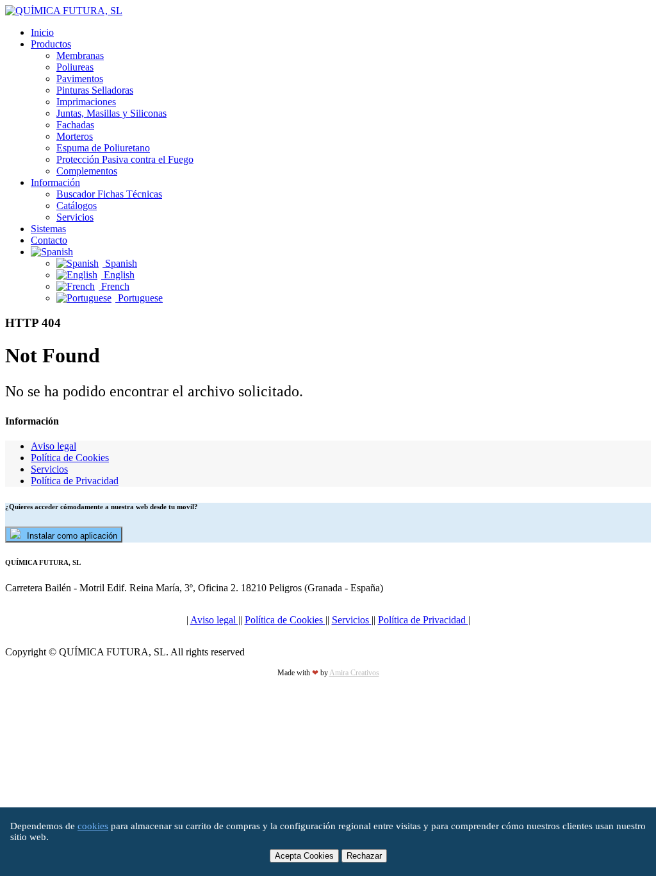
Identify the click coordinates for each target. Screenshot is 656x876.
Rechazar (364, 856)
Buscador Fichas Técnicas (109, 194)
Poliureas (75, 67)
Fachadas (75, 124)
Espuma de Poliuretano (103, 147)
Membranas (80, 55)
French (114, 286)
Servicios (75, 217)
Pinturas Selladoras (94, 90)
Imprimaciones (86, 101)
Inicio (42, 32)
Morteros (74, 136)
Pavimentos (79, 78)
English (118, 274)
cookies (93, 826)
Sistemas (48, 228)
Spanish (119, 263)
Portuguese (139, 297)
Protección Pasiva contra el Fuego (124, 159)
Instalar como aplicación (72, 536)
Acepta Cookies (304, 856)
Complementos (86, 170)
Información (55, 182)
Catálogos (76, 205)
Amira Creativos (354, 672)
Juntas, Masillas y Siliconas (111, 113)
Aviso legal (53, 446)
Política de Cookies (70, 457)
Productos (51, 43)
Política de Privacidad (75, 480)
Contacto (49, 240)
